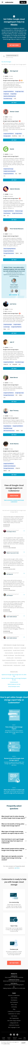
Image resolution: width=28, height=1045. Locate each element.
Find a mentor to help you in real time (14, 976)
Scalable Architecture (9, 171)
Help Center (24, 1038)
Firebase (19, 211)
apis (6, 93)
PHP (4, 215)
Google (23, 665)
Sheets (18, 133)
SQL (16, 173)
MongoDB (15, 364)
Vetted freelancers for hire (14, 684)
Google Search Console (18, 650)
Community (14, 1007)
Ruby (5, 329)
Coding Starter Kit (14, 1023)
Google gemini (17, 665)
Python (17, 253)
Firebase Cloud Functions (11, 662)
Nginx (20, 173)
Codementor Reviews (14, 1025)
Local (7, 326)
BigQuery (7, 426)
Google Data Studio (8, 665)
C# (10, 364)
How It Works (14, 998)
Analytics (17, 324)
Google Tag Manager (9, 655)
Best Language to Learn (14, 1027)
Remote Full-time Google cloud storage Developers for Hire (14, 679)
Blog (14, 1009)
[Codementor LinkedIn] (17, 1035)
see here (17, 868)
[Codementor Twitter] (14, 1035)
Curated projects (14, 682)
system (7, 136)
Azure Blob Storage (19, 655)
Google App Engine (21, 660)
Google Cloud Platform (7, 648)
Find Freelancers (14, 1002)
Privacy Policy (8, 1038)
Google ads (23, 648)
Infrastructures (9, 253)
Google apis (20, 662)
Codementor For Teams (14, 1013)
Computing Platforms (9, 248)
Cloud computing (9, 653)
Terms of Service (15, 1038)
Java (21, 253)
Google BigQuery (8, 650)
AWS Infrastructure (9, 430)
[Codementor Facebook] (11, 1035)
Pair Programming (14, 1018)
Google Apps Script (18, 653)
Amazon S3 (17, 648)
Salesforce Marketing (9, 96)
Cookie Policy (3, 1038)
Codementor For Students (14, 1011)
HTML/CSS (6, 364)
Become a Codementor (14, 995)
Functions (7, 213)
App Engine (8, 324)
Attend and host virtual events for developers (14, 980)
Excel (20, 136)
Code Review (14, 1016)
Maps (13, 93)
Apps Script (19, 91)
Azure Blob (8, 98)
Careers (20, 1038)
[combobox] (15, 57)
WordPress (14, 136)
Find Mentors (14, 1000)
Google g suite (10, 657)
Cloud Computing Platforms (9, 660)
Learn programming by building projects (14, 984)
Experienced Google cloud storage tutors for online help (14, 675)
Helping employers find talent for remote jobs (14, 987)
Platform (9, 91)
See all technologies (6, 61)
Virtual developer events (14, 686)
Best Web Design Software (14, 1020)
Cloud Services (18, 657)
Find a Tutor (14, 1004)
